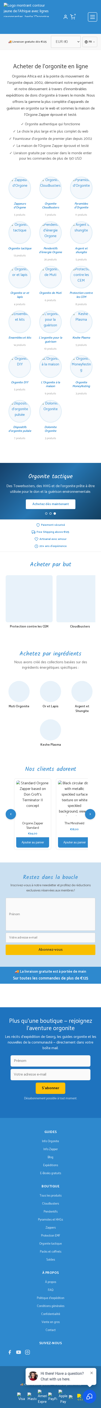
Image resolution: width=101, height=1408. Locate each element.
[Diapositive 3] (55, 513)
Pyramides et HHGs (50, 1219)
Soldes (50, 1259)
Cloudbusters (50, 1203)
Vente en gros (51, 1322)
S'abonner (50, 1088)
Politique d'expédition (50, 1298)
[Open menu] (92, 17)
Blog (50, 1157)
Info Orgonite (50, 1141)
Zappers (51, 1227)
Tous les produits (51, 1195)
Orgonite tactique (50, 1243)
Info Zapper (50, 1149)
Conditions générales (50, 1306)
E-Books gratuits (50, 1173)
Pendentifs (51, 1211)
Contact (51, 1330)
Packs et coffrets (50, 1251)
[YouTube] (18, 1353)
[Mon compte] (65, 17)
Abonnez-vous (51, 950)
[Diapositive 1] (46, 513)
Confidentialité (50, 1314)
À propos (50, 1282)
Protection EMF (50, 1235)
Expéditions (50, 1165)
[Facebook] (9, 1353)
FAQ (50, 1290)
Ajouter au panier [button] (33, 842)
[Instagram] (27, 1353)
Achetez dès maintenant (50, 504)
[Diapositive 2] (50, 513)
